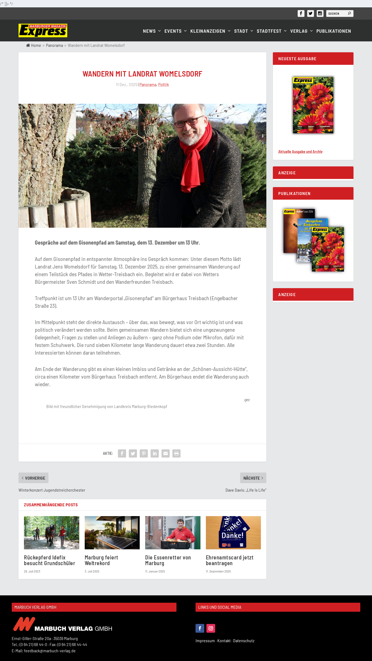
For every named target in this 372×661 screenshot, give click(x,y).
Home (35, 45)
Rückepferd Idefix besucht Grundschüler (49, 560)
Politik (163, 84)
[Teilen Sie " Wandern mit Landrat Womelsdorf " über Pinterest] (143, 453)
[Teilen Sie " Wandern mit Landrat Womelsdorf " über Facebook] (122, 453)
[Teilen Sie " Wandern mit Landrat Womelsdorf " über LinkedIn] (154, 453)
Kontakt (225, 640)
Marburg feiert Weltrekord (101, 560)
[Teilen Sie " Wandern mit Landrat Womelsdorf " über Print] (176, 453)
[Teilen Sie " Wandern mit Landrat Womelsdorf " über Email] (165, 453)
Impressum (206, 640)
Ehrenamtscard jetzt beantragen (230, 560)
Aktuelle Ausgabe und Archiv (300, 151)
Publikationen (333, 31)
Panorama (54, 45)
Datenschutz (244, 640)
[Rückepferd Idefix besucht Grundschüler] (51, 532)
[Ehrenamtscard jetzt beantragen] (233, 532)
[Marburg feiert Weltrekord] (112, 532)
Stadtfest (269, 31)
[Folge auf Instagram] (210, 628)
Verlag (299, 31)
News (149, 31)
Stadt (241, 31)
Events (173, 31)
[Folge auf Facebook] (200, 628)
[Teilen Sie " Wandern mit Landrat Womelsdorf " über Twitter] (132, 453)
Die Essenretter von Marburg (168, 560)
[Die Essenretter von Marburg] (172, 532)
